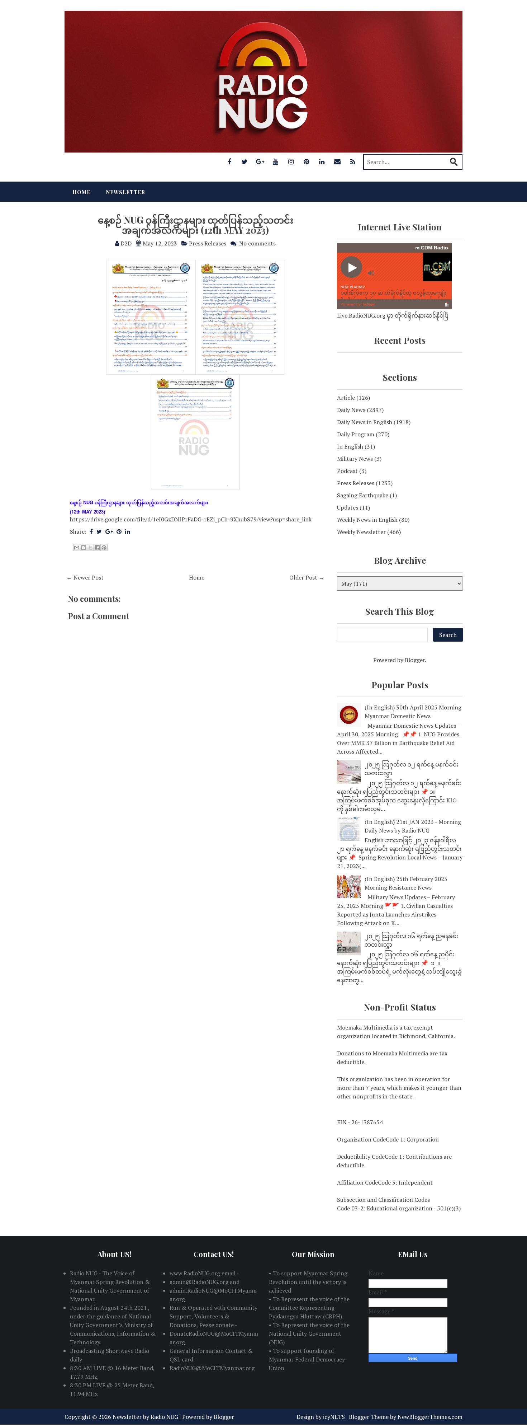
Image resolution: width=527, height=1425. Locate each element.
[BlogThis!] (83, 547)
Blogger (415, 660)
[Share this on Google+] (109, 531)
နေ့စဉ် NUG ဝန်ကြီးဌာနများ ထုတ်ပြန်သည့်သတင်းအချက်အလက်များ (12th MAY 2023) (195, 225)
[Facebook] (229, 161)
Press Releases (207, 243)
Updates (347, 507)
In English (350, 446)
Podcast (347, 471)
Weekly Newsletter (361, 532)
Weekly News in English (367, 520)
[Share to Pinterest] (104, 547)
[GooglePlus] (260, 161)
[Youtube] (276, 161)
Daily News (351, 410)
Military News (355, 459)
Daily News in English (364, 422)
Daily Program (355, 434)
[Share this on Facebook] (91, 531)
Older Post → (306, 577)
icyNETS (334, 1417)
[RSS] (353, 161)
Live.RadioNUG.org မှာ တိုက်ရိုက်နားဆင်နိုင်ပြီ (392, 315)
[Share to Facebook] (97, 547)
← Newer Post (85, 577)
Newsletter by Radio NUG (145, 1417)
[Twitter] (245, 161)
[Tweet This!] (99, 531)
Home (81, 192)
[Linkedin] (322, 161)
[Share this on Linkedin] (127, 531)
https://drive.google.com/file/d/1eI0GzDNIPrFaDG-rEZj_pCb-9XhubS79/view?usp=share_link (191, 519)
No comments (257, 243)
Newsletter (125, 192)
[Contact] (337, 161)
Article (346, 398)
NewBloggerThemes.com (430, 1417)
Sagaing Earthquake (362, 495)
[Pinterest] (306, 161)
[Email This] (76, 547)
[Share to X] (90, 547)
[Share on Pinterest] (119, 531)
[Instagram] (291, 161)
